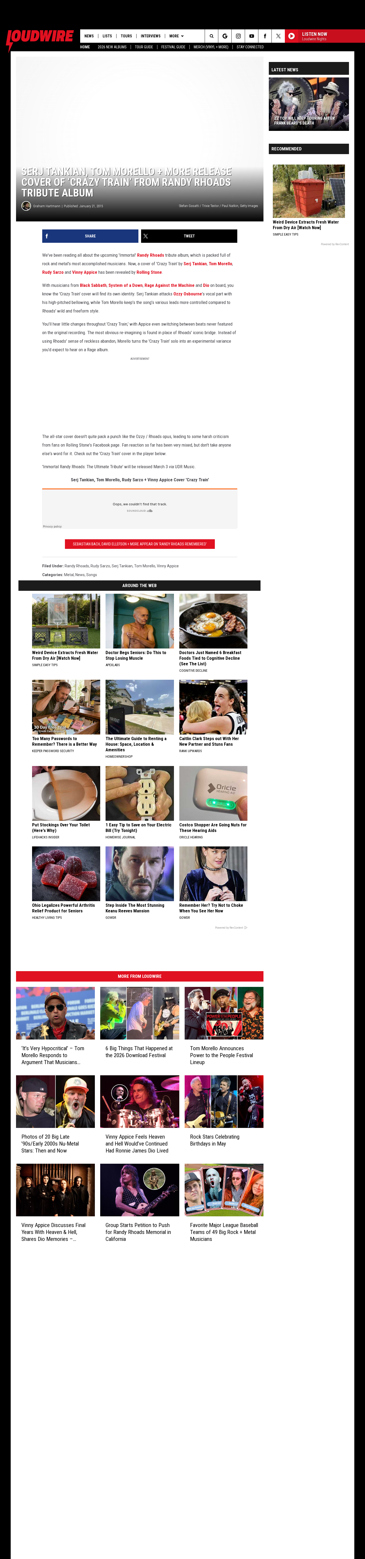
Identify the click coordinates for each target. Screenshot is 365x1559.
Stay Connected (250, 47)
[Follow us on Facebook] (264, 36)
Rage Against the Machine (170, 285)
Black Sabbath (93, 285)
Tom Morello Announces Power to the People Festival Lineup (221, 1055)
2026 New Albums (112, 47)
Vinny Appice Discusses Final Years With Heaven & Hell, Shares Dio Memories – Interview (53, 1232)
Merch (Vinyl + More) (211, 47)
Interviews (151, 36)
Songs (91, 575)
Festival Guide (173, 47)
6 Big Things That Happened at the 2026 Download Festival (139, 1051)
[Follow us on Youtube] (251, 36)
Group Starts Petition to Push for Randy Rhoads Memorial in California (138, 1232)
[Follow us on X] (278, 36)
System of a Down (125, 285)
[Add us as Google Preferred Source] (224, 36)
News (89, 36)
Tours (126, 36)
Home (85, 47)
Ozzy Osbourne (187, 293)
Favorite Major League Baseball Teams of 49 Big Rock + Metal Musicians (224, 1232)
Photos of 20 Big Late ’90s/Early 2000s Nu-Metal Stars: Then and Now (50, 1144)
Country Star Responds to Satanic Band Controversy (308, 121)
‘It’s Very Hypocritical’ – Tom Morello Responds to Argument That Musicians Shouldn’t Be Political (52, 1055)
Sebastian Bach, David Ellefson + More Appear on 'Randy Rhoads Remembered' (140, 544)
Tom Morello (220, 263)
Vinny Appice (84, 272)
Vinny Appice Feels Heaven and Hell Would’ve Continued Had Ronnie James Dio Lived (137, 1144)
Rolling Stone (149, 272)
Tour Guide (144, 47)
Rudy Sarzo (53, 272)
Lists (107, 36)
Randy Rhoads (150, 255)
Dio (206, 285)
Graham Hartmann (46, 206)
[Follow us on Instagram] (238, 36)
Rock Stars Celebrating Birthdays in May (214, 1140)
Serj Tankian (195, 263)
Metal (69, 575)
